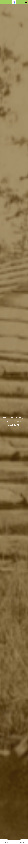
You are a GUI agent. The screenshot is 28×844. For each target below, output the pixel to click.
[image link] (14, 2)
